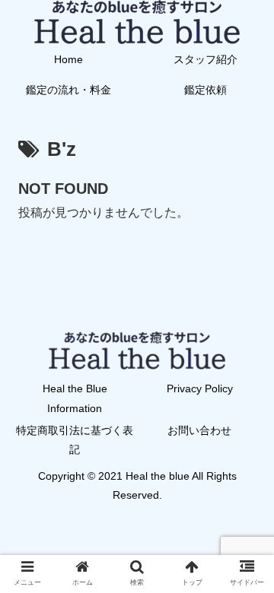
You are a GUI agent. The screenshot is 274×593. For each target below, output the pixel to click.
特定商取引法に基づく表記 (74, 439)
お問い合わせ (199, 430)
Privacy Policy (200, 388)
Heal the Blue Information (75, 398)
